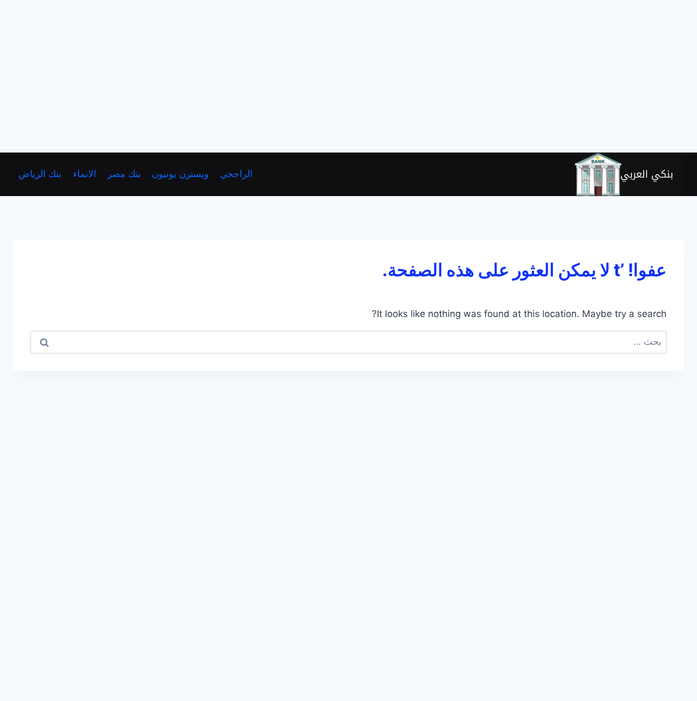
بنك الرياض (40, 173)
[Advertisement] (370, 76)
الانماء (84, 173)
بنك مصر (124, 173)
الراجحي (236, 173)
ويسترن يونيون (180, 173)
